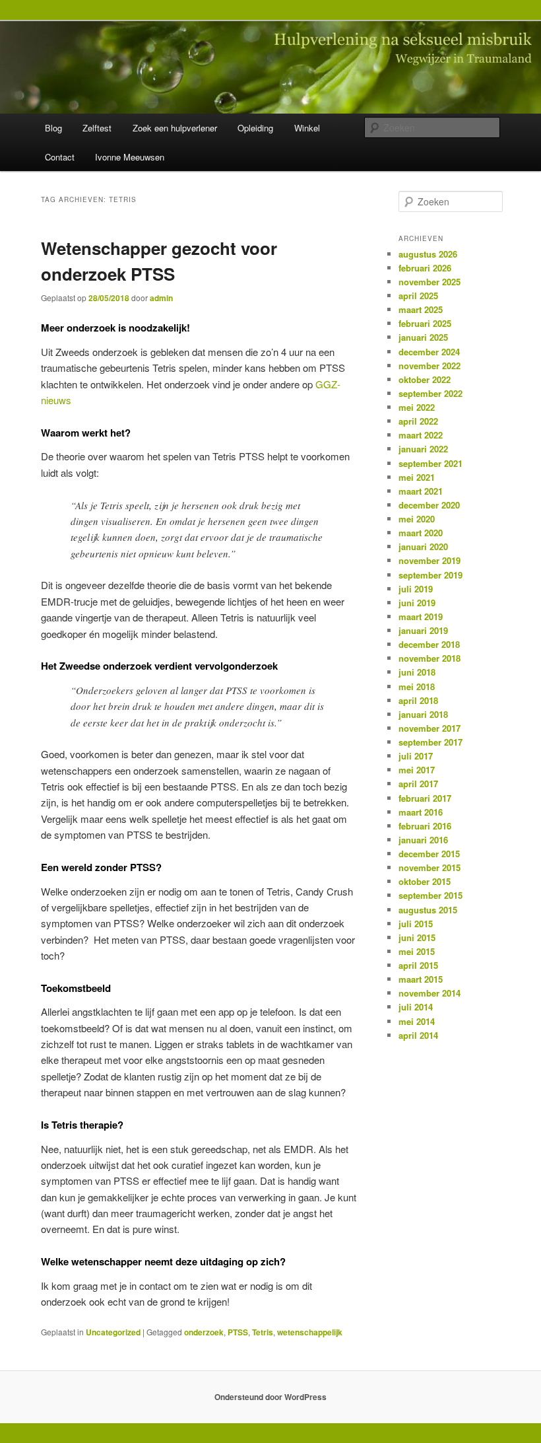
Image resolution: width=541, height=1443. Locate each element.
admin (161, 298)
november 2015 (429, 867)
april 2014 (418, 1035)
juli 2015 (415, 923)
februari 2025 (424, 323)
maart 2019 (420, 616)
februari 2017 (424, 798)
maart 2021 (420, 491)
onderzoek (204, 1332)
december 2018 (429, 644)
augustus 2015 (427, 909)
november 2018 (429, 658)
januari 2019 (423, 630)
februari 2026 (424, 268)
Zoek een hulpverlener (175, 128)
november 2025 (429, 281)
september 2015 (430, 895)
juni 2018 (416, 672)
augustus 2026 (427, 254)
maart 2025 (420, 309)
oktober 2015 (424, 881)
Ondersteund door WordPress (270, 1397)
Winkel (307, 128)
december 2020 (429, 505)
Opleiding (255, 128)
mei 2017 (416, 769)
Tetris (262, 1332)
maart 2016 (420, 812)
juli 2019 (415, 588)
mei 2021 (416, 477)
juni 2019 (416, 602)
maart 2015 (420, 979)
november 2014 (429, 993)
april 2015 (418, 965)
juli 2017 (415, 756)
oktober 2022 (424, 379)
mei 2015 (416, 951)
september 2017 (430, 742)
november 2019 (429, 560)
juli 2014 (415, 1007)
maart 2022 (420, 435)
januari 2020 (423, 546)
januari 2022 (423, 448)
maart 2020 (420, 532)
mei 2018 (416, 686)
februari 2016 (424, 826)
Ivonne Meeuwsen (129, 157)
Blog (53, 128)
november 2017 (429, 728)
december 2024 (429, 351)
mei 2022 (416, 407)
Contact (60, 157)
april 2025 (418, 295)
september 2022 (430, 393)
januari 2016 (423, 839)
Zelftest (96, 128)
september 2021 (430, 463)
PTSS (238, 1332)
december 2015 (429, 853)
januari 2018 (423, 714)
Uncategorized (113, 1332)
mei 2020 (416, 518)
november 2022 (429, 365)
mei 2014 (416, 1021)
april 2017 (418, 783)
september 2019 (430, 575)
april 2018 (418, 700)
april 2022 (418, 421)
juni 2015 (416, 937)
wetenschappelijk (309, 1332)
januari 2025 (423, 337)
